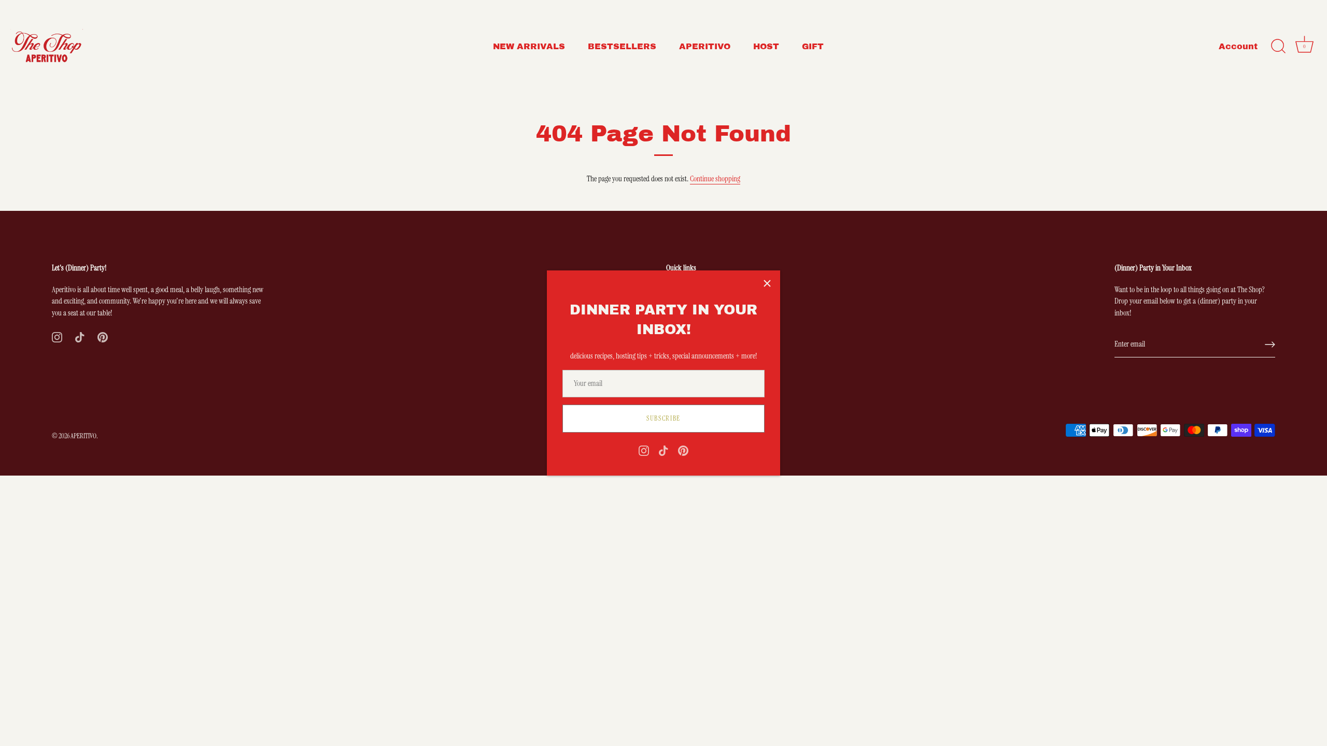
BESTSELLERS (622, 46)
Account (1238, 46)
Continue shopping (715, 179)
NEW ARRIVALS (529, 46)
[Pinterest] (683, 450)
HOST (766, 46)
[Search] (1278, 46)
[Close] (767, 283)
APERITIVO (704, 46)
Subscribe (663, 418)
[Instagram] (644, 450)
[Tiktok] (663, 450)
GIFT (813, 46)
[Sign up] (1270, 344)
